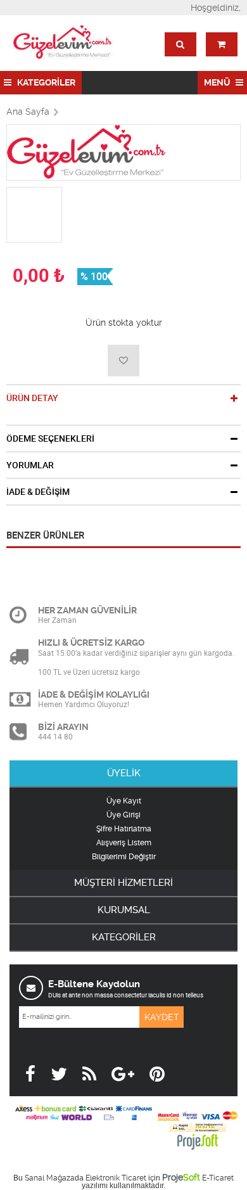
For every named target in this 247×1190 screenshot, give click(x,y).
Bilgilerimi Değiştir (124, 856)
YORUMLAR (30, 465)
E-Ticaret (218, 1178)
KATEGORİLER (45, 82)
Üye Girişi (123, 814)
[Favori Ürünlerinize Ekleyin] (123, 360)
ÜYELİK (124, 773)
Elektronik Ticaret (116, 1178)
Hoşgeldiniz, (216, 8)
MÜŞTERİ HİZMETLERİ (123, 882)
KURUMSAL (124, 910)
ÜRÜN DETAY (32, 398)
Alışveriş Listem (123, 842)
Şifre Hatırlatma (123, 828)
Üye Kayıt (123, 801)
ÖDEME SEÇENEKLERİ (50, 438)
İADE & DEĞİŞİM (38, 492)
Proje (181, 1177)
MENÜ (218, 82)
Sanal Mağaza (50, 1178)
